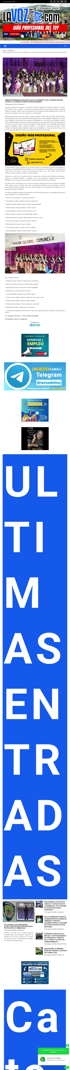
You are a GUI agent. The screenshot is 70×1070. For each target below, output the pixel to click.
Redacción (22, 104)
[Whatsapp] (36, 325)
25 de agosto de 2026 (10, 930)
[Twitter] (33, 325)
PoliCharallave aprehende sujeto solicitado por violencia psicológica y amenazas (18, 926)
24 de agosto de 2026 (50, 944)
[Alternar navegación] (5, 46)
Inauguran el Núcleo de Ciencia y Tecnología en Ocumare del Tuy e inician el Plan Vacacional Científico (55, 906)
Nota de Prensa (62, 944)
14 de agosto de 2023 (11, 104)
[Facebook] (31, 325)
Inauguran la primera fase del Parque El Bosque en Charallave (55, 951)
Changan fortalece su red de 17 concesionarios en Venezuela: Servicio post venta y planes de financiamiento (55, 938)
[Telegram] (39, 325)
